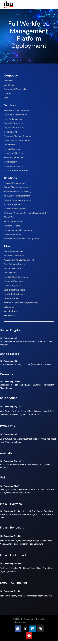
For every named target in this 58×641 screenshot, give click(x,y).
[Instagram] (40, 628)
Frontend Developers (14, 255)
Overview (8, 80)
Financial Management (14, 183)
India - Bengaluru (12, 527)
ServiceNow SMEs (12, 298)
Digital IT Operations (13, 123)
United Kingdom (11, 330)
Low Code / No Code (14, 153)
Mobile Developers (12, 268)
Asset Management (13, 204)
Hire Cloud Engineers (13, 281)
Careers (7, 93)
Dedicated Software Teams (17, 140)
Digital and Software (13, 127)
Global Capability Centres (16, 170)
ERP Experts (9, 315)
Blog (6, 97)
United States (9, 354)
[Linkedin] (32, 628)
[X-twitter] (25, 628)
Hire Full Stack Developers (16, 277)
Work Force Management (16, 208)
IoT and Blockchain (12, 149)
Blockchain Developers (14, 290)
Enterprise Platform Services (17, 136)
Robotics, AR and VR (13, 157)
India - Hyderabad (13, 555)
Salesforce (9, 307)
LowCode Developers (14, 294)
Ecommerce (9, 144)
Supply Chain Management (16, 187)
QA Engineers (10, 272)
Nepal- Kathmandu (13, 583)
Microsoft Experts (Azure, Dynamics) (21, 302)
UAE (3, 477)
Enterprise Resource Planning (17, 191)
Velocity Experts (11, 311)
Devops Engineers (12, 285)
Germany (6, 374)
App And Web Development (17, 195)
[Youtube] (29, 635)
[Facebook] (18, 628)
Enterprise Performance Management (21, 238)
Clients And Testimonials (15, 89)
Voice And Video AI (13, 221)
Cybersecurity (10, 162)
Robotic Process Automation (17, 200)
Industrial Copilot (12, 225)
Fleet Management (13, 234)
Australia (6, 453)
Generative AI (10, 132)
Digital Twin (9, 217)
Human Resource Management (18, 230)
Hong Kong (7, 426)
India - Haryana (11, 504)
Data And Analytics (13, 119)
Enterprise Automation (14, 166)
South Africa (8, 398)
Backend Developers (13, 251)
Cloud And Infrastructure (15, 114)
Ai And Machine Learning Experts (19, 260)
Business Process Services (16, 110)
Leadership (9, 85)
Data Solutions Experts (14, 264)
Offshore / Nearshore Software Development (25, 213)
